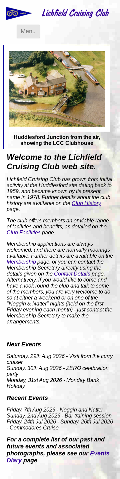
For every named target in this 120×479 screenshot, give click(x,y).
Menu (28, 31)
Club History (86, 203)
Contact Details (72, 274)
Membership (21, 262)
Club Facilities (24, 232)
